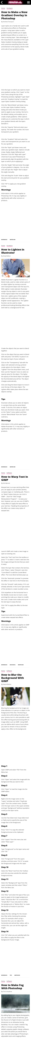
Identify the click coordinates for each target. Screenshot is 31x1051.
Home (3, 8)
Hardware (10, 8)
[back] (2, 2)
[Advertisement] (15, 71)
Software (9, 473)
